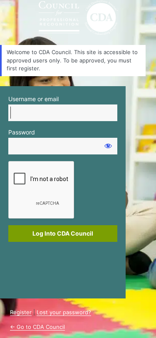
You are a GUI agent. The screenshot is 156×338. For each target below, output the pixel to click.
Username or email (33, 98)
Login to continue (78, 17)
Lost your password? (64, 312)
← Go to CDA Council (37, 326)
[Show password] (108, 145)
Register (21, 312)
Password (21, 132)
